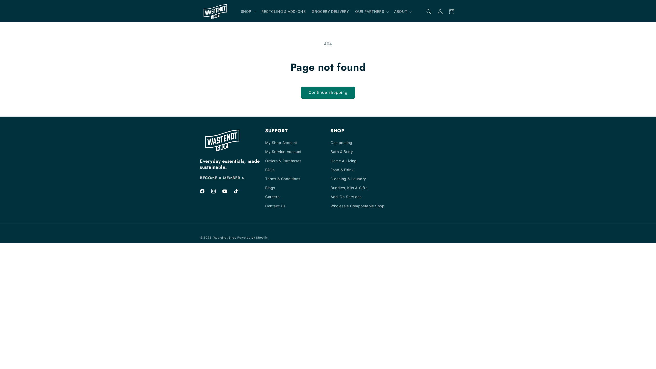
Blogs (270, 188)
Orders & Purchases (283, 161)
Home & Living (344, 161)
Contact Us (275, 206)
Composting (341, 142)
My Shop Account (281, 142)
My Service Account (283, 151)
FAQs (269, 170)
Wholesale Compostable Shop (358, 206)
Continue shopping (328, 92)
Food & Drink (342, 170)
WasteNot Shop (225, 237)
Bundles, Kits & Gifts (349, 188)
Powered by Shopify (252, 237)
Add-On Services (346, 196)
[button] (248, 11)
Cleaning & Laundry (348, 179)
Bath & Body (342, 151)
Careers (272, 196)
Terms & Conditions (282, 179)
